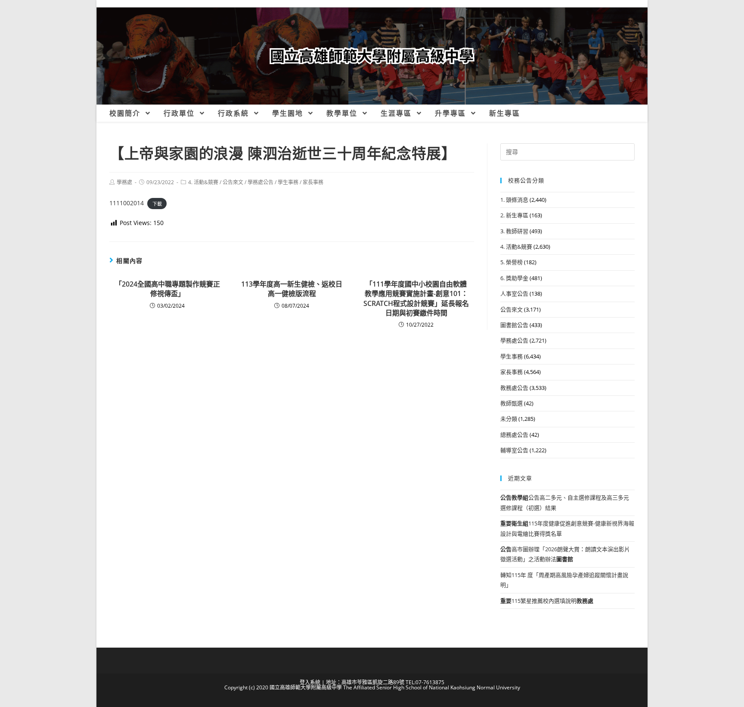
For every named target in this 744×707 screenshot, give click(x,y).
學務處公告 (260, 182)
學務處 (124, 182)
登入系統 (310, 682)
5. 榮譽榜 (511, 262)
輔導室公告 (514, 450)
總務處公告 (514, 434)
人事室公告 (514, 293)
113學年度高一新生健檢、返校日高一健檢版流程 (291, 288)
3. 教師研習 (514, 231)
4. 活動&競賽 (203, 182)
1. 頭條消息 (514, 200)
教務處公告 (514, 388)
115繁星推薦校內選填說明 (546, 601)
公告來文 (233, 182)
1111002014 (126, 203)
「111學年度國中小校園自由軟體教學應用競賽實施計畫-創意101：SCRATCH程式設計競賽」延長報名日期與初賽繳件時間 (416, 298)
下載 (157, 203)
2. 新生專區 (514, 215)
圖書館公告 (514, 325)
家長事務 (313, 182)
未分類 (508, 419)
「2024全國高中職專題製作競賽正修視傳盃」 (167, 288)
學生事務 (288, 182)
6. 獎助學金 (514, 278)
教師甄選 (511, 403)
